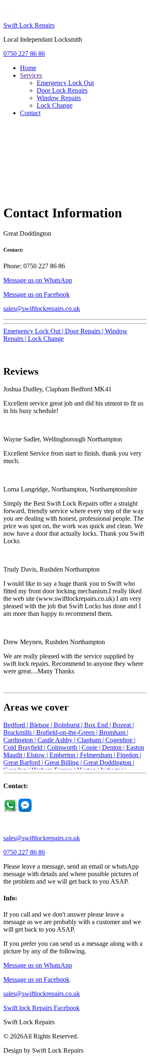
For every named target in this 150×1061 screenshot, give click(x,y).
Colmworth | (64, 747)
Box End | (98, 724)
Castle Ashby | (57, 739)
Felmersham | (98, 755)
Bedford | (16, 724)
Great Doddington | (108, 762)
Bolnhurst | (69, 724)
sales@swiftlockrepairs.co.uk (41, 308)
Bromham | (113, 732)
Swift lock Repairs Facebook (41, 1007)
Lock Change (54, 105)
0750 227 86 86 (24, 53)
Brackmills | (19, 732)
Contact (30, 112)
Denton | (114, 747)
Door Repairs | (85, 331)
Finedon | (129, 755)
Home (28, 67)
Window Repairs (59, 97)
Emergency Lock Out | (34, 331)
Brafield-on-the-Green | (67, 732)
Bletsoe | (42, 724)
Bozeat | (123, 724)
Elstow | (38, 755)
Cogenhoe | (120, 739)
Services (31, 75)
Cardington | (20, 739)
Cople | (92, 747)
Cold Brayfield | (25, 747)
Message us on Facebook (36, 294)
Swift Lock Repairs (29, 25)
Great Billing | (64, 762)
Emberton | (65, 755)
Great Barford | (24, 762)
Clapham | (91, 739)
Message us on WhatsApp (37, 280)
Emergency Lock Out (65, 82)
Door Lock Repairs (62, 90)
